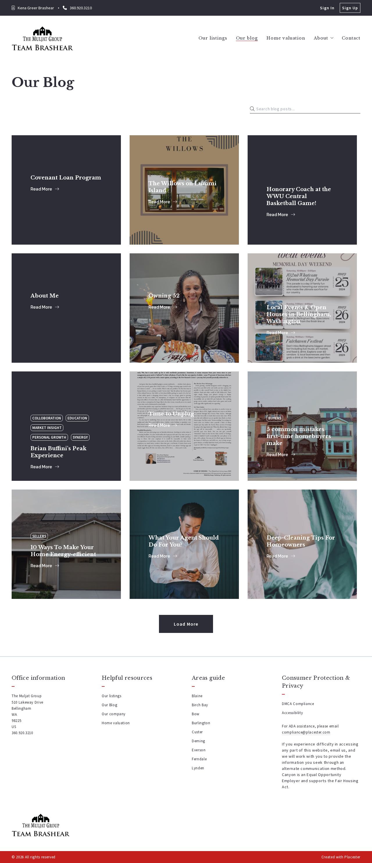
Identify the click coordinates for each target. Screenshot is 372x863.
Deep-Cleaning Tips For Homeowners (299, 525)
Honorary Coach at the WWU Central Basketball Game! (300, 174)
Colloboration (46, 418)
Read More (41, 189)
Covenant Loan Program (63, 168)
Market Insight (47, 427)
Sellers (39, 536)
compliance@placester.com (306, 732)
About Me (44, 286)
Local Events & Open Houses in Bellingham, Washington (297, 292)
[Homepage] (42, 38)
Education (77, 418)
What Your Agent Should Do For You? (182, 525)
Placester (352, 857)
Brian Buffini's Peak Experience (56, 407)
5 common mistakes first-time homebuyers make (300, 407)
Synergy (80, 437)
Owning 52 (163, 286)
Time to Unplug (170, 405)
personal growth (49, 437)
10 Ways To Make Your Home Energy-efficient (61, 525)
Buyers (274, 418)
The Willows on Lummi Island (180, 171)
